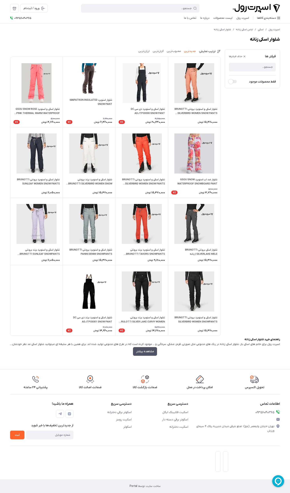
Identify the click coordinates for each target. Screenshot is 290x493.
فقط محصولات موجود (262, 82)
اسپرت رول (274, 29)
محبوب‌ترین (174, 51)
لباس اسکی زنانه (244, 29)
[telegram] (60, 414)
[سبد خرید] (14, 8)
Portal (133, 486)
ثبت (17, 435)
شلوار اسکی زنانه (222, 29)
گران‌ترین (158, 51)
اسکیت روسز (124, 420)
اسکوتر (127, 427)
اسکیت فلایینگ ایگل (175, 412)
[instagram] (69, 414)
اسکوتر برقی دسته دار (175, 420)
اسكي (261, 29)
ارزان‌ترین (144, 51)
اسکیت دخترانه (178, 427)
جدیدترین (190, 51)
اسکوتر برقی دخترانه (119, 412)
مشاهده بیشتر (145, 351)
